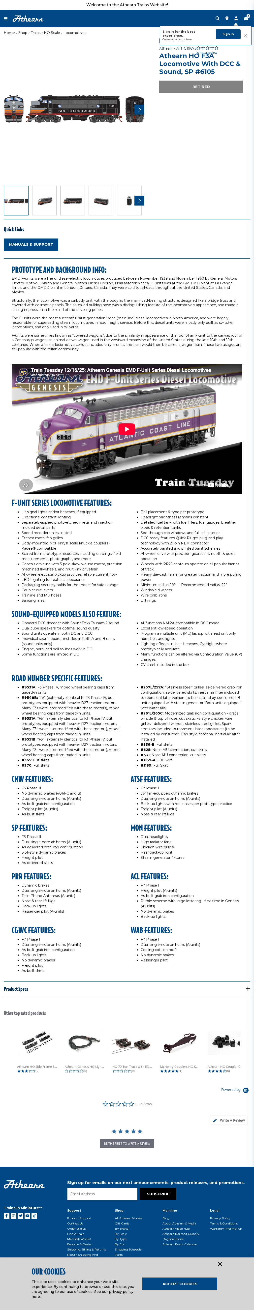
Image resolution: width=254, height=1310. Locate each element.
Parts (119, 1254)
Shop (22, 32)
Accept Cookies (179, 1283)
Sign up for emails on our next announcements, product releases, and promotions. (156, 1182)
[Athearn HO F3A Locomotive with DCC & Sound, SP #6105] (74, 108)
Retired (201, 86)
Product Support (79, 1218)
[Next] (139, 110)
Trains (35, 32)
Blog (165, 1218)
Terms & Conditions (224, 1223)
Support (74, 1210)
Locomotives (75, 32)
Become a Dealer (79, 1244)
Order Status (76, 1228)
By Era (120, 1244)
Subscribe (158, 1193)
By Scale (121, 1234)
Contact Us (75, 1223)
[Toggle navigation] (8, 18)
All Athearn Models (128, 1218)
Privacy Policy (220, 1218)
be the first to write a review (127, 1143)
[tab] (229, 1120)
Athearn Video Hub (176, 1228)
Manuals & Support (31, 244)
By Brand (121, 1228)
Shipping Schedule (128, 1249)
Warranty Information (226, 1228)
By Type (121, 1239)
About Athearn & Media (179, 1223)
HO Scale (52, 32)
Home (9, 32)
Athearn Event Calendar (179, 1244)
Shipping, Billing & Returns (86, 1249)
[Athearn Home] (28, 18)
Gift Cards (122, 1223)
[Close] (219, 1264)
